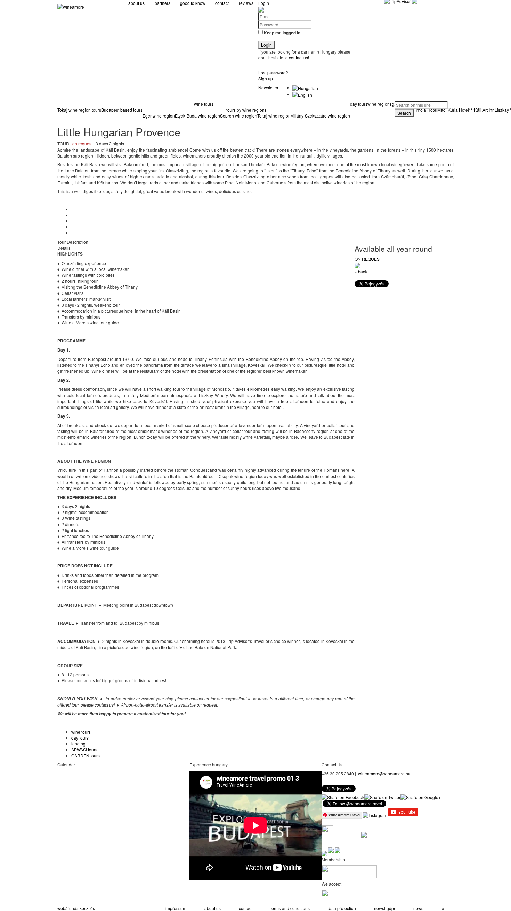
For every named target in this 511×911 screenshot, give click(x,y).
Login (263, 3)
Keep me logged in (282, 33)
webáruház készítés (76, 908)
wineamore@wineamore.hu (384, 773)
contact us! (298, 58)
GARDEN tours (85, 755)
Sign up (265, 78)
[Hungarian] (305, 87)
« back (361, 271)
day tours (80, 738)
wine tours (81, 732)
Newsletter (268, 87)
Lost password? (273, 72)
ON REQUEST (368, 259)
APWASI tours (84, 749)
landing (78, 744)
